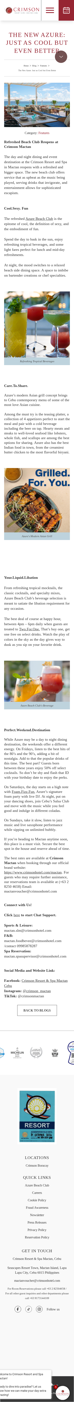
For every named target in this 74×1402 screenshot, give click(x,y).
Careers (37, 1192)
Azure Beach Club (37, 1185)
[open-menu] (50, 10)
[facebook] (18, 1309)
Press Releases (37, 1222)
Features (43, 66)
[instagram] (39, 1309)
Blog (34, 66)
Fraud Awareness (37, 1207)
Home (26, 66)
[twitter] (28, 1309)
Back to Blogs (37, 1010)
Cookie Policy (37, 1200)
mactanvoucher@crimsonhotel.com (37, 1280)
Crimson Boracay (37, 1165)
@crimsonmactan (31, 996)
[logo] (19, 10)
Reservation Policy (37, 1237)
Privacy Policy (37, 1230)
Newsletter (37, 1215)
